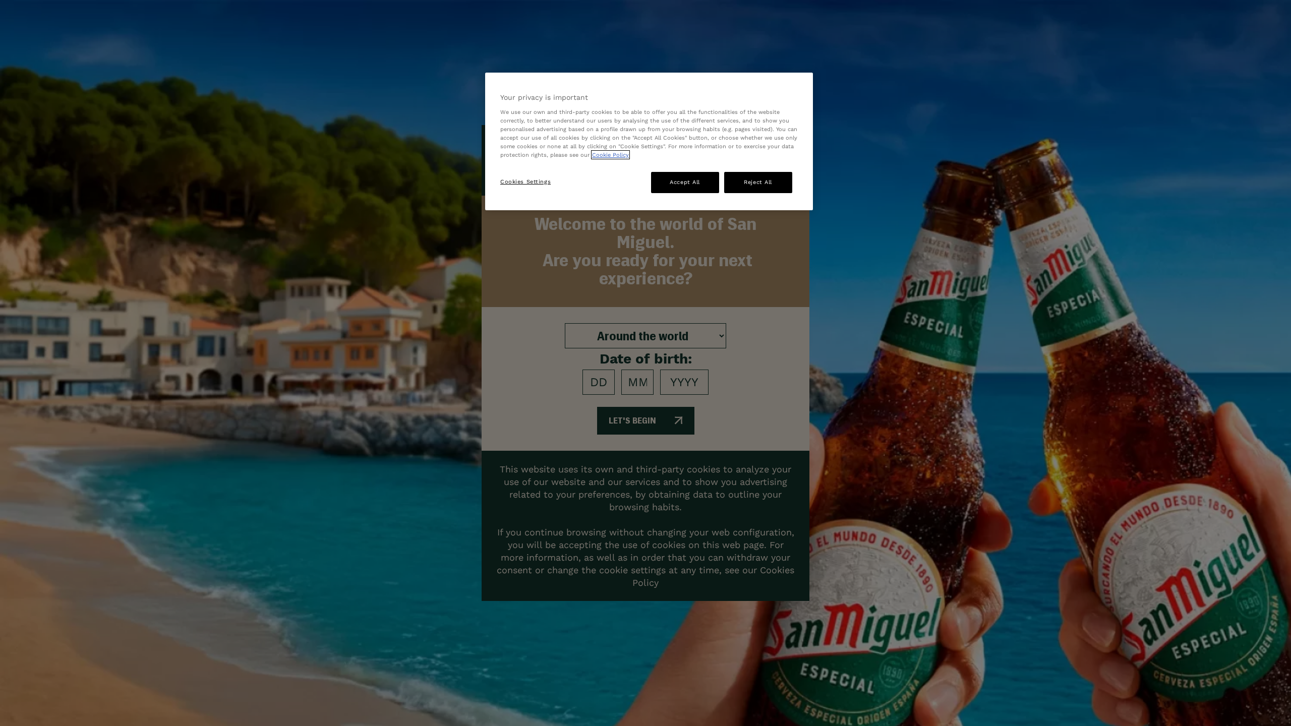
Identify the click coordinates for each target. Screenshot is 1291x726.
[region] (649, 141)
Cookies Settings (525, 181)
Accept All (685, 182)
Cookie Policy (610, 154)
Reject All (758, 182)
